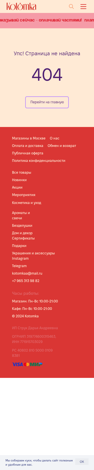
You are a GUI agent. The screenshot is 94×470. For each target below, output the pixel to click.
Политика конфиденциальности (38, 161)
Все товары (21, 172)
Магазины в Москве (28, 138)
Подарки (19, 246)
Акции (17, 187)
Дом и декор (22, 233)
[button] (83, 6)
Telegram (19, 266)
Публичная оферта (27, 153)
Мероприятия (23, 195)
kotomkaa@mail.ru (27, 273)
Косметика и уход (26, 203)
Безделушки (22, 225)
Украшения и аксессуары (33, 253)
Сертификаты (23, 238)
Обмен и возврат (62, 146)
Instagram (20, 258)
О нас (54, 138)
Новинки (19, 180)
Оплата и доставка (27, 146)
